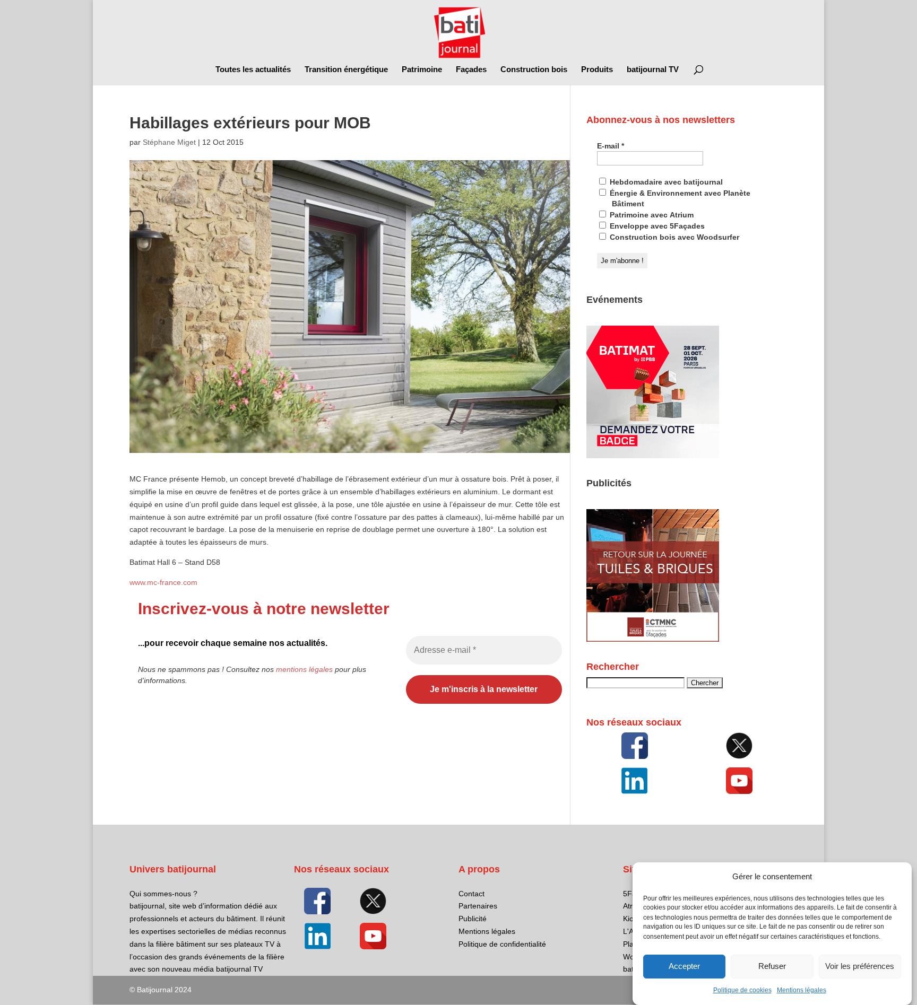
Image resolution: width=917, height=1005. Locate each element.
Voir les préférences (859, 966)
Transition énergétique (346, 70)
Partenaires (477, 906)
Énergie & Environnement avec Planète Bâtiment (679, 198)
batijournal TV (653, 70)
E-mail (610, 146)
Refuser (772, 966)
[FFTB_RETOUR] (652, 639)
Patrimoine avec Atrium (651, 215)
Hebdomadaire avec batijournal (665, 182)
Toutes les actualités (253, 70)
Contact (471, 893)
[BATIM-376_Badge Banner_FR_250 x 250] (652, 455)
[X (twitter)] (739, 745)
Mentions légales (801, 990)
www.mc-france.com (163, 582)
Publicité (472, 918)
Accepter (684, 966)
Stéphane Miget (169, 142)
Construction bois (533, 70)
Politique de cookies (742, 990)
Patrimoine (422, 70)
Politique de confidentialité (502, 944)
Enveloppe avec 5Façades (656, 226)
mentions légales (304, 669)
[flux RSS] (634, 745)
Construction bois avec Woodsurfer (673, 237)
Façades (471, 70)
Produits (597, 70)
